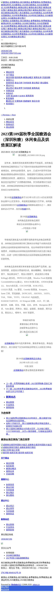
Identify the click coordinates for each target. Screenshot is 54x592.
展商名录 (10, 471)
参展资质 (10, 485)
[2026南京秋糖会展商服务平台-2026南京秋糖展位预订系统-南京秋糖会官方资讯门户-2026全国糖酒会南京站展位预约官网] (27, 19)
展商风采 (10, 514)
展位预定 (10, 493)
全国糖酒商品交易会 (32, 359)
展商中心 (5, 479)
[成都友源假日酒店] (10, 447)
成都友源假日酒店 (28, 447)
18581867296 (6, 51)
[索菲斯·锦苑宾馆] (9, 453)
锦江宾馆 (16, 450)
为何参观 (10, 511)
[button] (5, 115)
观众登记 (10, 506)
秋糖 (24, 209)
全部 (8, 96)
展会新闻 (10, 127)
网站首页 (10, 72)
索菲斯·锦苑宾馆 (25, 453)
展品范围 (10, 463)
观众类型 (10, 508)
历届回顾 (10, 474)
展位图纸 (10, 495)
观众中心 (5, 500)
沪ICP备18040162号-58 (11, 573)
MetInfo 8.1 (16, 584)
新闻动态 (10, 124)
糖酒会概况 (11, 469)
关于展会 (5, 458)
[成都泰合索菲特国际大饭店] (14, 445)
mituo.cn (36, 584)
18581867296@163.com (11, 53)
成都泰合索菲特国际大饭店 (40, 445)
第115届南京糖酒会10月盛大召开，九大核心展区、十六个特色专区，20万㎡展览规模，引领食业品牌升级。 (29, 431)
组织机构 (10, 466)
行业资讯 (10, 405)
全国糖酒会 (17, 197)
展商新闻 (10, 407)
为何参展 (10, 490)
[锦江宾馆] (6, 450)
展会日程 (10, 487)
